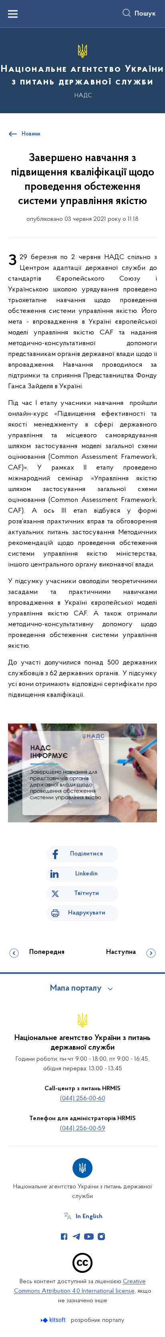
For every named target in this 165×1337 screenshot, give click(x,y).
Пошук (145, 14)
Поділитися (86, 854)
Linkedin (86, 874)
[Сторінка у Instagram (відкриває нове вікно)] (101, 1236)
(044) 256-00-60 (82, 1098)
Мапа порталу (76, 988)
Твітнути (86, 893)
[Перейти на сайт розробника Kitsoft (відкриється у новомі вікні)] (54, 1320)
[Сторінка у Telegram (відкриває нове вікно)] (76, 1236)
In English (89, 1216)
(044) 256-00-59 (82, 1128)
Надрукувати (86, 913)
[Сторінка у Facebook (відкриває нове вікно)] (64, 1236)
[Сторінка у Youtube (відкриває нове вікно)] (89, 1236)
